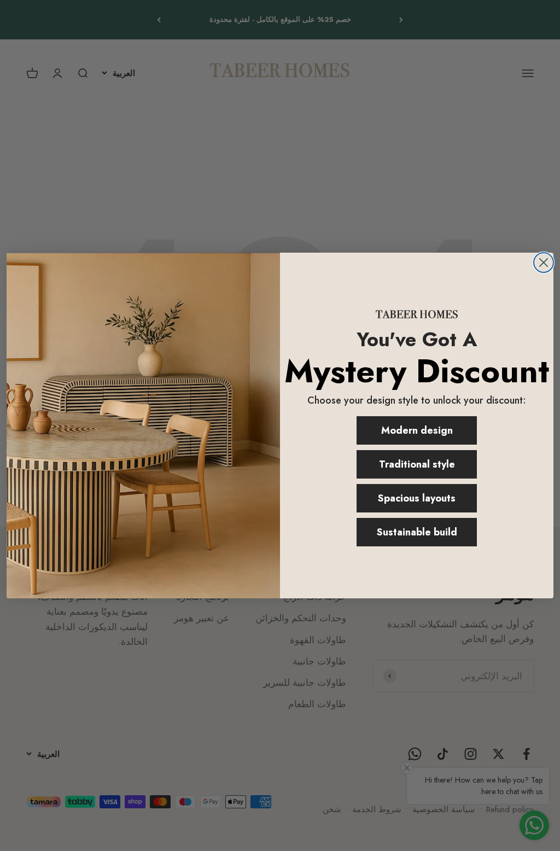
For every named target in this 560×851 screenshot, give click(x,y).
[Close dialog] (543, 262)
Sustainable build (417, 532)
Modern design (417, 430)
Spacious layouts (417, 498)
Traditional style (417, 464)
